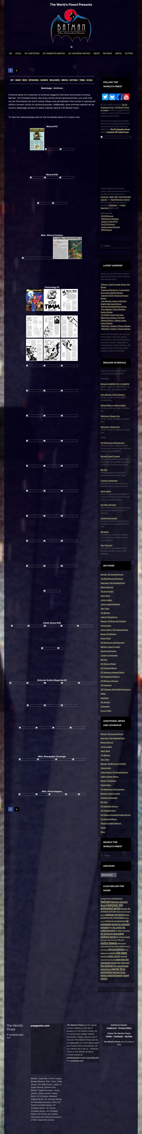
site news (121, 952)
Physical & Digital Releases (111, 823)
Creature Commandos (109, 481)
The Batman (105, 613)
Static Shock (105, 596)
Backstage (105, 698)
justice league (109, 943)
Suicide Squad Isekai (108, 651)
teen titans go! (123, 962)
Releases (55, 80)
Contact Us (112, 1028)
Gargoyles (104, 197)
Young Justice (106, 626)
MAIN (18, 80)
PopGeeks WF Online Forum (118, 132)
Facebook (118, 1036)
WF (10, 53)
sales (107, 953)
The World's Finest (16, 1035)
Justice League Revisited (110, 227)
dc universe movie (123, 937)
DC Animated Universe (109, 806)
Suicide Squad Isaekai (109, 518)
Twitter (109, 1036)
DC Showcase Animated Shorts (112, 672)
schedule (112, 953)
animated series (116, 898)
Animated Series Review (114, 307)
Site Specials (105, 702)
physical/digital (116, 949)
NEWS (97, 53)
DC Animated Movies (109, 668)
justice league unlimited (118, 946)
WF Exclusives (106, 685)
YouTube (128, 1036)
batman (106, 901)
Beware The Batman (108, 634)
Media (64, 80)
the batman (107, 965)
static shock (114, 956)
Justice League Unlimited (110, 604)
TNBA (82, 80)
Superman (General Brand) (108, 960)
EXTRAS (129, 53)
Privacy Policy (106, 711)
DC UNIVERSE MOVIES (79, 53)
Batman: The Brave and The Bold (113, 621)
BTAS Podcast (106, 230)
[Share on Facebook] (10, 70)
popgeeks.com (77, 1061)
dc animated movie (118, 921)
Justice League (106, 600)
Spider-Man (113, 197)
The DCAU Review (108, 224)
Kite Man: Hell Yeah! (108, 505)
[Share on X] (17, 70)
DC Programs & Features (110, 677)
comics (108, 921)
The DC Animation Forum (120, 129)
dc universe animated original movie (112, 935)
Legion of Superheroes (109, 617)
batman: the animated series (112, 906)
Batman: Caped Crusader (110, 456)
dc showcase (126, 931)
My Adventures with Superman (112, 443)
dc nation (118, 931)
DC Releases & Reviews (109, 681)
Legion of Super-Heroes (109, 777)
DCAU (18, 53)
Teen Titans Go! (106, 545)
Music (103, 832)
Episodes (34, 80)
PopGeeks (113, 205)
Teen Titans (105, 609)
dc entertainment (113, 929)
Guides (44, 80)
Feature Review (115, 326)
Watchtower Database (110, 219)
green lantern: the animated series (109, 940)
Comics (103, 828)
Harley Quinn (106, 491)
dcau (110, 928)
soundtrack (104, 956)
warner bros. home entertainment (113, 974)
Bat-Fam (104, 470)
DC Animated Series (108, 811)
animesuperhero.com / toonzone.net (83, 1058)
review (126, 950)
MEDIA (118, 53)
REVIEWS (107, 53)
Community (105, 706)
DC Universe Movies (108, 664)
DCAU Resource (107, 216)
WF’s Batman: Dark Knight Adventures (116, 689)
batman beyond (114, 914)
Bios (24, 80)
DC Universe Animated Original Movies (116, 815)
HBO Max (121, 940)
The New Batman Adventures (112, 579)
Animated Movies (106, 899)
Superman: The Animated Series (113, 583)
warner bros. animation (113, 970)
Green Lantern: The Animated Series (114, 630)
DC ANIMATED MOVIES (54, 53)
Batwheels (105, 532)
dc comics (117, 927)
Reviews (103, 953)
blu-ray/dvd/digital (117, 918)
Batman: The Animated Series (112, 574)
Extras (74, 80)
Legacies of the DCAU (109, 221)
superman (123, 956)
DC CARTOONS (32, 53)
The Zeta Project (107, 591)
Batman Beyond (107, 587)
